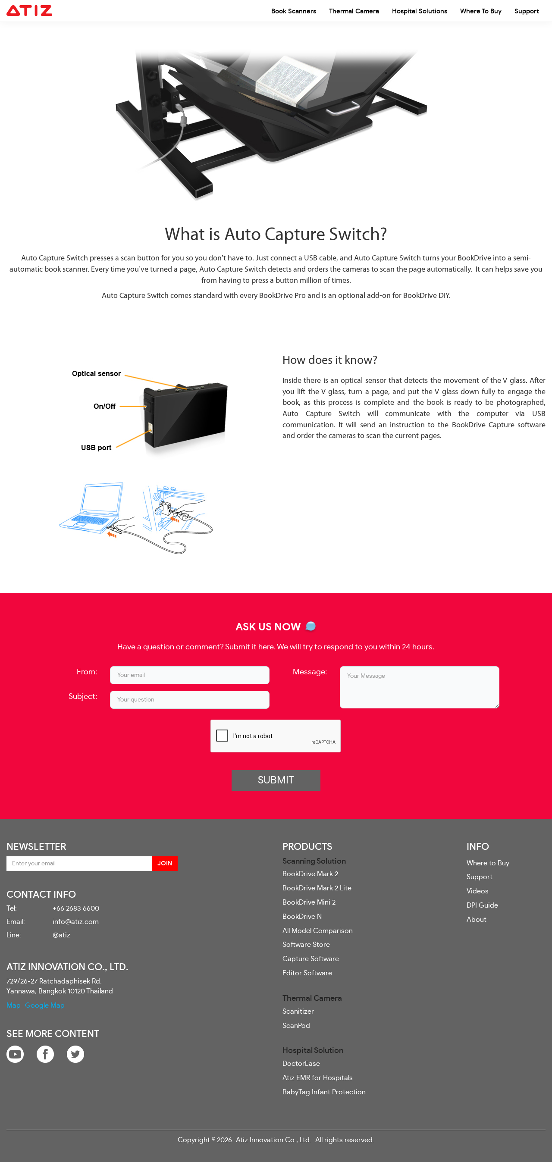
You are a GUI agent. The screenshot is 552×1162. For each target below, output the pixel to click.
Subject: (83, 697)
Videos (478, 891)
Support (526, 11)
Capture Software (310, 958)
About (476, 919)
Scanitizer (298, 1011)
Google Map (45, 1005)
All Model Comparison (317, 930)
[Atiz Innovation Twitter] (75, 1052)
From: (87, 672)
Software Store (306, 944)
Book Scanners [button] (293, 11)
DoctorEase (301, 1063)
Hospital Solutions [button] (419, 11)
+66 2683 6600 (76, 908)
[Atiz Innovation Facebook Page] (45, 1052)
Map (13, 1005)
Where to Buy (481, 11)
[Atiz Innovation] (29, 11)
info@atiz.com (76, 921)
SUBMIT (276, 780)
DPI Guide (482, 905)
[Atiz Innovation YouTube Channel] (15, 1052)
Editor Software (307, 973)
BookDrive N (302, 916)
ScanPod (296, 1025)
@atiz (61, 935)
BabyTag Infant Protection (324, 1092)
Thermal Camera (354, 11)
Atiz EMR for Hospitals (317, 1077)
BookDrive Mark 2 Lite (316, 888)
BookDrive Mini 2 (309, 902)
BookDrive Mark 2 (310, 874)
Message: (310, 672)
